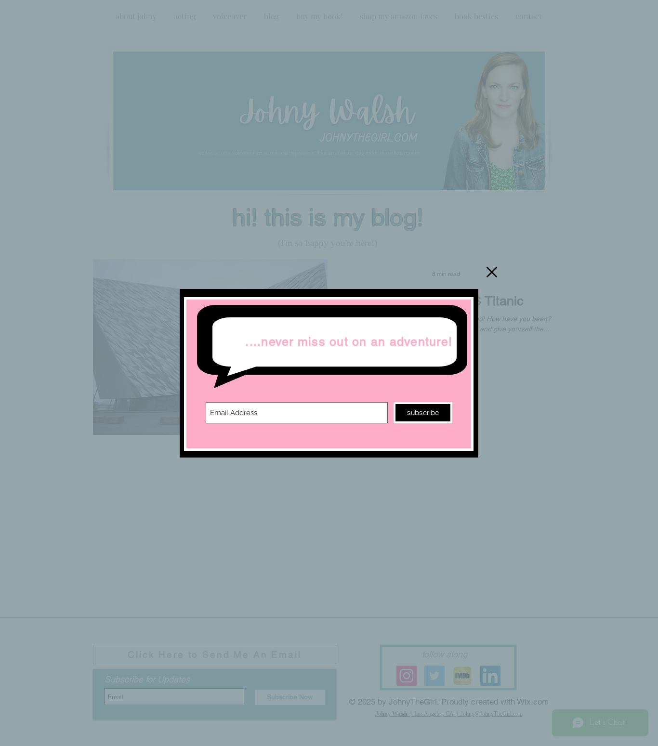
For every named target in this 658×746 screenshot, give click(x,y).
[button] (492, 272)
